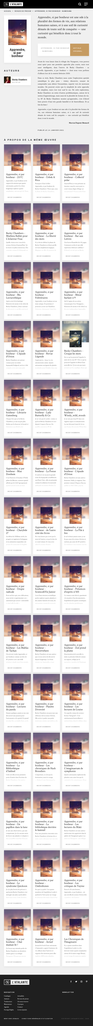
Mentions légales (11, 1018)
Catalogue (7, 996)
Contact (20, 1007)
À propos (20, 1004)
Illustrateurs (8, 1004)
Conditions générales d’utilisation (37, 1018)
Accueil (7, 11)
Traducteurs (8, 1001)
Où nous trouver (22, 1001)
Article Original (77, 50)
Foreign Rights (9, 1010)
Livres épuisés (22, 1010)
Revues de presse (23, 11)
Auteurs (6, 999)
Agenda (6, 1007)
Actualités (20, 996)
